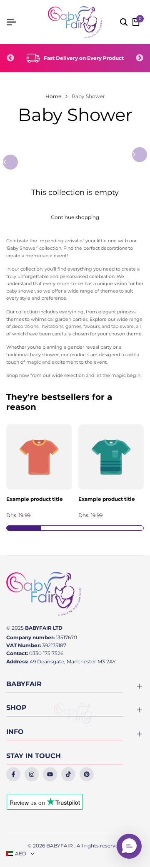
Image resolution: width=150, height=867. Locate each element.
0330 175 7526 (46, 653)
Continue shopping (75, 217)
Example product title (34, 499)
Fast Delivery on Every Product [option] (84, 58)
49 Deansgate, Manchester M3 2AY (73, 661)
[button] (129, 846)
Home (53, 96)
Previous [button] (10, 58)
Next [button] (139, 58)
